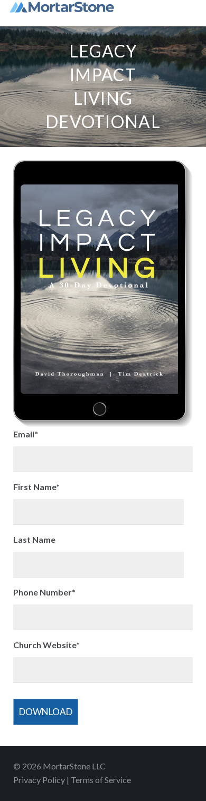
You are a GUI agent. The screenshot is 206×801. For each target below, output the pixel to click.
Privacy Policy (39, 780)
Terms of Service (101, 780)
